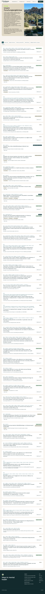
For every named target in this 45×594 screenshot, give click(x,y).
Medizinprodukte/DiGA (20, 42)
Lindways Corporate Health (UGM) (29, 577)
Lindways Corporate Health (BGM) (29, 575)
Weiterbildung (27, 42)
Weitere (3, 44)
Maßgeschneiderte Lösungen (35, 42)
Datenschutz (41, 580)
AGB (40, 582)
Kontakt (40, 577)
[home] (5, 1)
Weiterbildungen (27, 582)
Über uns (40, 575)
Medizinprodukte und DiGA (28, 580)
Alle (2, 42)
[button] (15, 1)
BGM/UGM (6, 42)
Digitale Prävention (12, 42)
